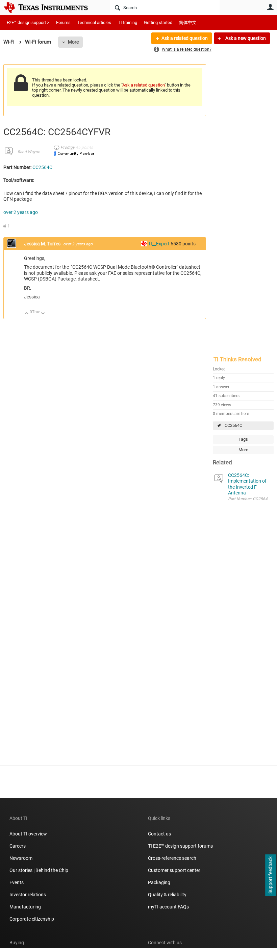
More (73, 42)
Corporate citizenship (31, 919)
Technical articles (94, 22)
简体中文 (188, 22)
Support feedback (270, 875)
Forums (63, 22)
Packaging (159, 882)
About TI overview (28, 833)
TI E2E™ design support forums (180, 846)
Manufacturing (25, 906)
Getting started (158, 22)
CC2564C (233, 425)
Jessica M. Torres (42, 243)
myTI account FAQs (168, 906)
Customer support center (174, 870)
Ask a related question (184, 38)
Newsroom (20, 858)
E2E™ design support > (28, 22)
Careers (17, 846)
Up (27, 314)
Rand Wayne (29, 151)
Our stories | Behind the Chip (38, 870)
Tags (243, 439)
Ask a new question (245, 38)
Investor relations (27, 894)
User (270, 7)
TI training (127, 22)
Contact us (159, 833)
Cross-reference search (172, 858)
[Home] (50, 7)
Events (16, 882)
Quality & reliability (167, 894)
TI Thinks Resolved (237, 359)
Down (43, 314)
